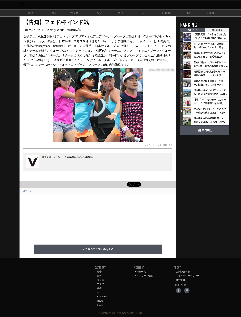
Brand (210, 12)
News (187, 12)
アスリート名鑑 (145, 275)
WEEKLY (192, 30)
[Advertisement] (98, 218)
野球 (53, 12)
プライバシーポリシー (187, 275)
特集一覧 (141, 271)
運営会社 (180, 280)
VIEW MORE (205, 130)
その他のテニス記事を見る (98, 249)
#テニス (27, 191)
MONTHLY (217, 30)
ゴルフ (98, 12)
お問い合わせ (183, 271)
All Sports (165, 12)
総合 (30, 12)
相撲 (120, 12)
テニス (143, 12)
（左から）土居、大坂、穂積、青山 (157, 145)
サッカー (75, 12)
